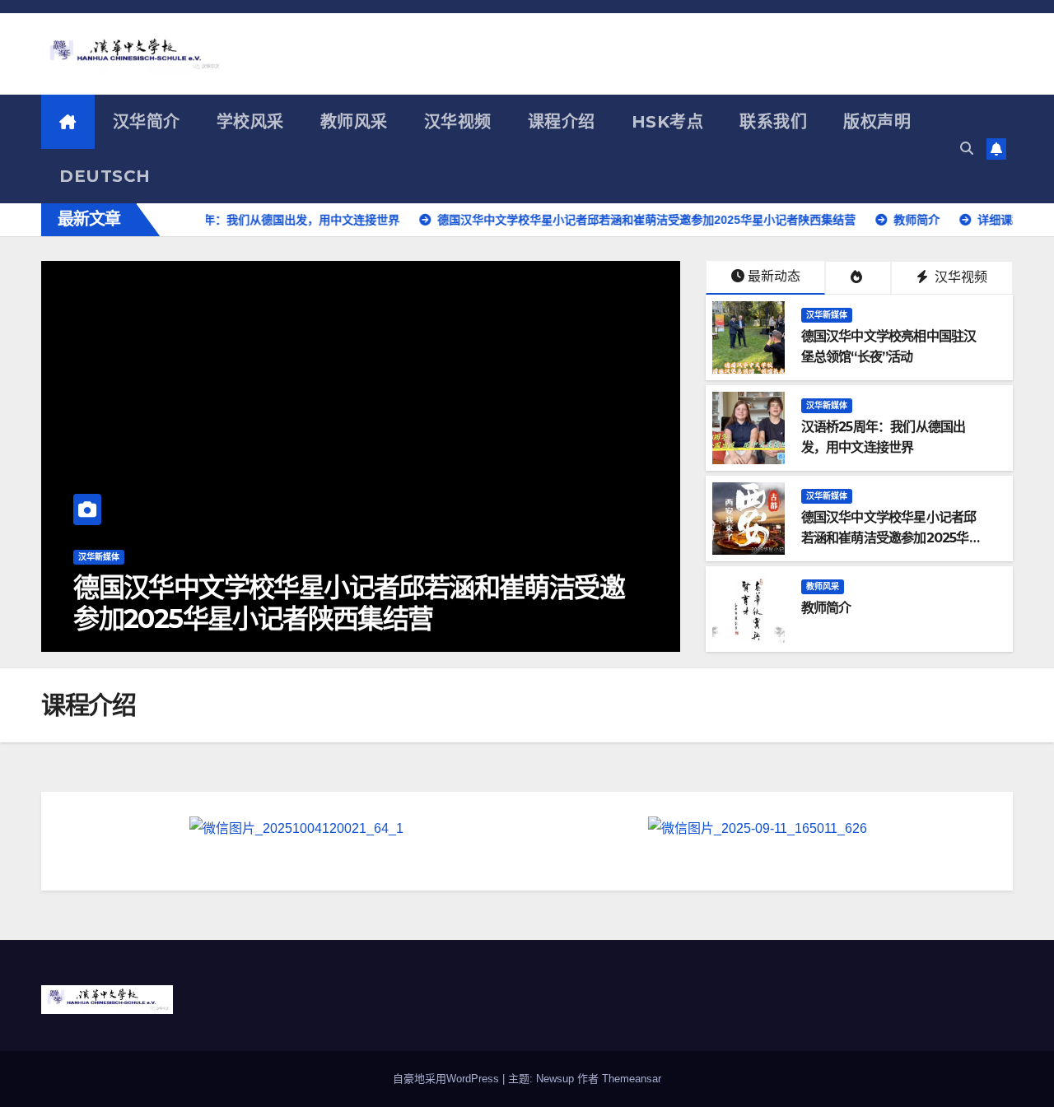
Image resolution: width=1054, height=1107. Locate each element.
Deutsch (105, 176)
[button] (966, 149)
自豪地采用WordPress (447, 1078)
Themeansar (631, 1078)
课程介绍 (561, 122)
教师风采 (354, 122)
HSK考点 (668, 122)
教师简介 (312, 618)
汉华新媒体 (826, 314)
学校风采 (250, 122)
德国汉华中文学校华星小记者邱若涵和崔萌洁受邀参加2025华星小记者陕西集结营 (891, 537)
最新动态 (774, 276)
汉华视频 (458, 122)
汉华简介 (146, 122)
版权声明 (877, 122)
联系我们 (773, 122)
